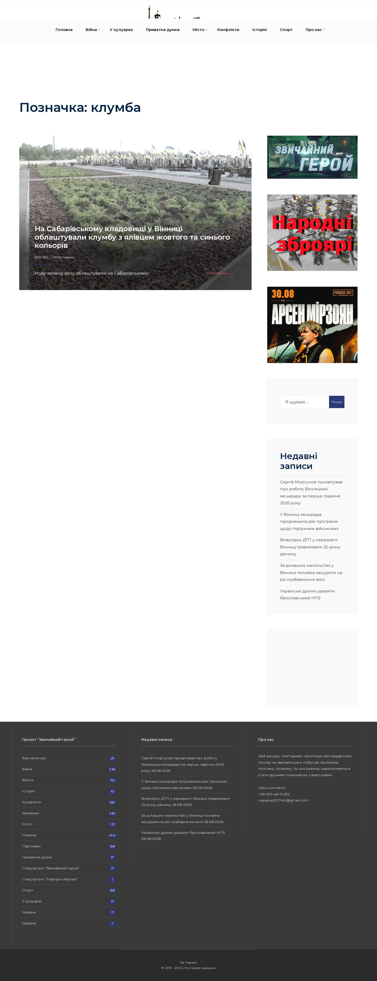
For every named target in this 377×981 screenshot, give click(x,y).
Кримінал (30, 813)
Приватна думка (163, 29)
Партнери (31, 846)
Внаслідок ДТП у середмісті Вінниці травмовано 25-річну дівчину (310, 546)
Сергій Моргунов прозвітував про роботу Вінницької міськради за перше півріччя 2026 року (182, 764)
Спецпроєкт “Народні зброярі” (50, 879)
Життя (27, 780)
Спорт (286, 29)
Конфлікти (228, 29)
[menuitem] (91, 29)
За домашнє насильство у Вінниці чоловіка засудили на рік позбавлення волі (311, 572)
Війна (91, 29)
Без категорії (34, 758)
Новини (68, 257)
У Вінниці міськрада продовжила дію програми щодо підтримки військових (309, 521)
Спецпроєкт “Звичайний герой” (51, 868)
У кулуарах (121, 29)
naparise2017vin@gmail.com (283, 800)
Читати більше (221, 273)
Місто (198, 29)
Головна (64, 29)
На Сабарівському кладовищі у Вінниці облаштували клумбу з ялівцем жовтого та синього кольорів (132, 236)
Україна (29, 912)
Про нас (314, 29)
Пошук (336, 402)
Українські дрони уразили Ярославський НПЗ (183, 832)
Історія (259, 29)
